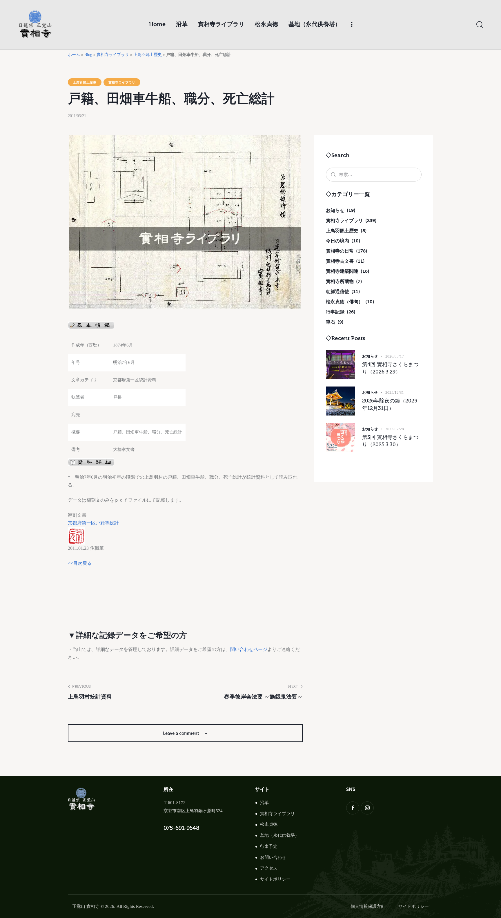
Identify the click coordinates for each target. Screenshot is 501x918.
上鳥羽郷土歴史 (147, 54)
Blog (88, 54)
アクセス (268, 868)
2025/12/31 (394, 392)
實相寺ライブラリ (113, 54)
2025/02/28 (394, 429)
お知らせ (370, 356)
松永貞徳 (268, 824)
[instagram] (367, 807)
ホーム (74, 54)
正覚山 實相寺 (85, 906)
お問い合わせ (273, 857)
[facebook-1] (352, 807)
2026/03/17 (394, 356)
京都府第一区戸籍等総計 (93, 522)
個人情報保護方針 (368, 906)
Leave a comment (181, 733)
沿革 (264, 802)
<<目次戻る (80, 563)
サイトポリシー (275, 879)
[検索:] (374, 174)
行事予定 (268, 846)
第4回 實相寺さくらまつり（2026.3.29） (390, 368)
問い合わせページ (248, 649)
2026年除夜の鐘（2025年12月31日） (389, 404)
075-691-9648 (181, 827)
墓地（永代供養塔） (279, 835)
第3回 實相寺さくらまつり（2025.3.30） (390, 441)
